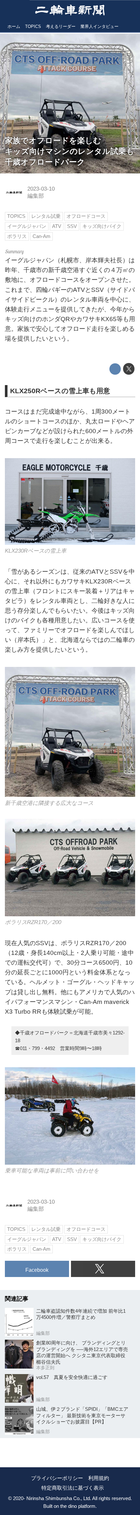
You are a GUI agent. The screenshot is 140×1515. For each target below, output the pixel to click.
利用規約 (98, 1478)
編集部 (35, 196)
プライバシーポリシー (57, 1478)
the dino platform (77, 1506)
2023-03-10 (41, 189)
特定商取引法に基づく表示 (72, 1488)
